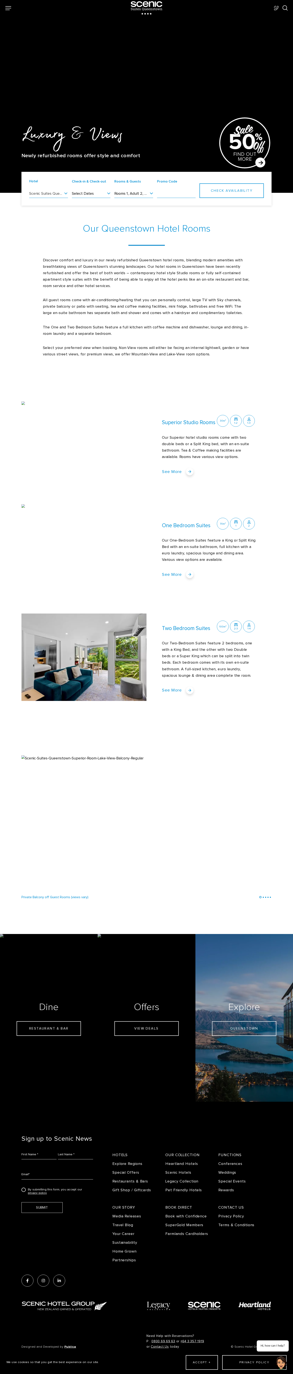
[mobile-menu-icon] (8, 8)
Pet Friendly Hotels (183, 1190)
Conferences (230, 1163)
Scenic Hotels (178, 1172)
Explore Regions (127, 1163)
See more (172, 471)
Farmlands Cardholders (186, 1234)
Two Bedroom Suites (186, 628)
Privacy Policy (231, 1216)
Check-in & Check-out (89, 181)
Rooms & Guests (127, 181)
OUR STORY (123, 1207)
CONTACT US (231, 1207)
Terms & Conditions (236, 1225)
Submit (42, 1207)
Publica (70, 1347)
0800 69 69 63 (163, 1341)
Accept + (202, 1362)
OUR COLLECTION (182, 1155)
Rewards (226, 1190)
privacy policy (37, 1193)
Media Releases (126, 1216)
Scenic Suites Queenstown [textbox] (48, 194)
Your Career (123, 1234)
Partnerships (124, 1260)
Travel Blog (122, 1225)
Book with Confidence (186, 1216)
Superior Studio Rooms (188, 422)
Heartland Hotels (181, 1163)
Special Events (232, 1181)
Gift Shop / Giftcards (131, 1190)
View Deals (146, 1028)
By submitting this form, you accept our (55, 1190)
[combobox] (48, 195)
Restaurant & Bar (48, 1028)
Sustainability (124, 1242)
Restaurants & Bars (130, 1181)
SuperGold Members (184, 1225)
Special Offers (125, 1172)
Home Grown (124, 1251)
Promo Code (167, 181)
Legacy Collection (181, 1181)
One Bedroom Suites (186, 525)
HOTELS (120, 1155)
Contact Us (160, 1347)
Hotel (33, 181)
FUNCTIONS (230, 1155)
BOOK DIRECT (178, 1207)
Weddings (227, 1172)
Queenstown (244, 1028)
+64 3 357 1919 (192, 1341)
